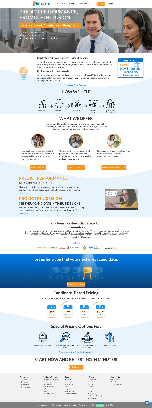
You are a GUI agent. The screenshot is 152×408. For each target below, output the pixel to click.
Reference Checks (48, 384)
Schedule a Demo (81, 352)
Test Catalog (47, 382)
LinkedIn (25, 379)
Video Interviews (48, 386)
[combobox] (100, 4)
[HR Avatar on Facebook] (21, 382)
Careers (90, 386)
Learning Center (70, 382)
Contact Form (114, 379)
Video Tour (69, 379)
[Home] (41, 4)
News (89, 389)
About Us (91, 382)
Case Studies (69, 391)
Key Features (47, 389)
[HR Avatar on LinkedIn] (21, 380)
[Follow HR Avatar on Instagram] (21, 385)
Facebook (26, 382)
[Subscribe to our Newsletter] (21, 387)
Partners (90, 391)
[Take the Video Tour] (121, 209)
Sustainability (92, 398)
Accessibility (92, 393)
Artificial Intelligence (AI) (95, 396)
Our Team (91, 384)
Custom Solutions (48, 393)
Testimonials (92, 379)
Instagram (26, 385)
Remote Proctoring (49, 396)
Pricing (45, 391)
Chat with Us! (69, 384)
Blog (66, 389)
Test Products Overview (50, 379)
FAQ (66, 386)
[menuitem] (60, 3)
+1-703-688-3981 (116, 384)
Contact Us (68, 352)
